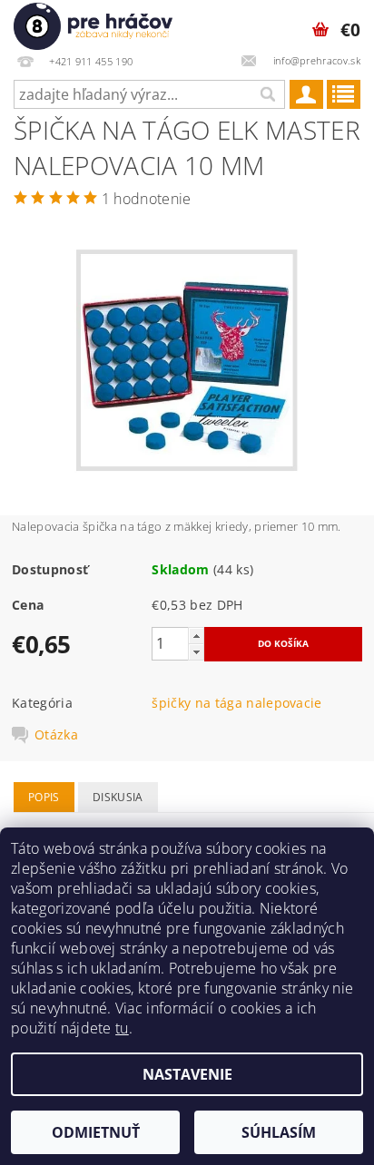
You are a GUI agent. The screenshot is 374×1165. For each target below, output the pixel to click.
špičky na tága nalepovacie (236, 702)
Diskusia (118, 797)
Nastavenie (187, 1074)
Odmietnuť (96, 1132)
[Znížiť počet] (196, 652)
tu (122, 1028)
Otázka (56, 735)
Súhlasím (278, 1132)
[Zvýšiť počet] (196, 635)
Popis (44, 797)
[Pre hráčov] (93, 23)
